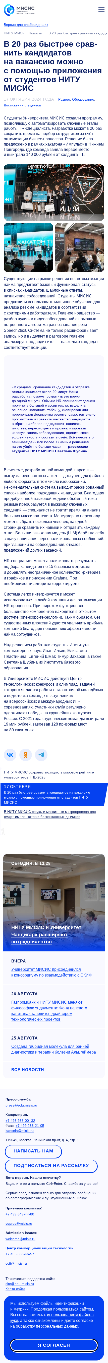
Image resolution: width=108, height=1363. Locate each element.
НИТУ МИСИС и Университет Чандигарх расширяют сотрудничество (46, 934)
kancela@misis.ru (20, 1131)
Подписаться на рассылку (51, 1165)
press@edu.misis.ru (21, 1105)
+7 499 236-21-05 (30, 1126)
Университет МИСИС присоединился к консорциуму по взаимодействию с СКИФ (51, 972)
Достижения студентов (22, 105)
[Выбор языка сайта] (77, 8)
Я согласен (54, 1345)
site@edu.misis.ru (20, 1284)
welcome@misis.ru (20, 1239)
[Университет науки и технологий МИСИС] (19, 9)
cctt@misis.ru (16, 1263)
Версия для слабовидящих (26, 25)
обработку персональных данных (47, 1326)
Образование (83, 99)
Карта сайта (15, 1289)
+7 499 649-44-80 (20, 1214)
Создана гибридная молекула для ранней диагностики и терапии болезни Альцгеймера (53, 1049)
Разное (64, 99)
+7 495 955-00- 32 (20, 1121)
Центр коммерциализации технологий (40, 1248)
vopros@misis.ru (19, 1223)
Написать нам (33, 1150)
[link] (10, 755)
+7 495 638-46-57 (20, 1254)
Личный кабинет (89, 9)
